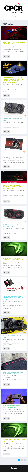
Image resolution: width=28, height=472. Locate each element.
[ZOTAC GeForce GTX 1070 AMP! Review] (14, 325)
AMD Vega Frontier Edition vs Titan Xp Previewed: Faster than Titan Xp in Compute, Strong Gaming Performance (13, 80)
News (17, 46)
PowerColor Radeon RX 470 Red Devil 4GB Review (13, 225)
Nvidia (23, 443)
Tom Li (5, 46)
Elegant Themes (14, 467)
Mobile (15, 301)
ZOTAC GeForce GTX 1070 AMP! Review (12, 336)
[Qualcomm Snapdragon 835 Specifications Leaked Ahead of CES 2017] (14, 285)
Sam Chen (6, 84)
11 (3, 341)
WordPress (14, 468)
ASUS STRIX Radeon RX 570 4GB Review (12, 119)
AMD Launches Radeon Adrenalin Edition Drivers (14, 43)
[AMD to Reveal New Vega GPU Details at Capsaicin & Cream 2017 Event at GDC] (14, 177)
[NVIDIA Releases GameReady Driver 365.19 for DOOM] (14, 430)
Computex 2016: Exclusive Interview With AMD (11, 406)
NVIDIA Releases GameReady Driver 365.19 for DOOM (14, 440)
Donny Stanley (7, 122)
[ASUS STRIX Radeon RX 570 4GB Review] (14, 108)
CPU (16, 190)
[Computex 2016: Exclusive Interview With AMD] (14, 396)
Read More (7, 56)
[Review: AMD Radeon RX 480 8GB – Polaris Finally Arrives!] (14, 361)
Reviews (22, 122)
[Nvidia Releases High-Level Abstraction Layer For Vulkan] (14, 249)
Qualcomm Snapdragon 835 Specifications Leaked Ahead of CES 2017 (13, 298)
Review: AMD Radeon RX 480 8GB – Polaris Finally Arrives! (13, 372)
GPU (15, 46)
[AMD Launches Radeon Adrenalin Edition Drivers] (14, 33)
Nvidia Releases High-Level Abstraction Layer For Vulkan (13, 259)
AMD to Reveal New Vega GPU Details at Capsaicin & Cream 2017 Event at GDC (12, 186)
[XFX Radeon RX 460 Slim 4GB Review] (14, 144)
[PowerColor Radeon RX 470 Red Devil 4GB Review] (14, 214)
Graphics (18, 122)
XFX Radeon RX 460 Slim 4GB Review (14, 155)
